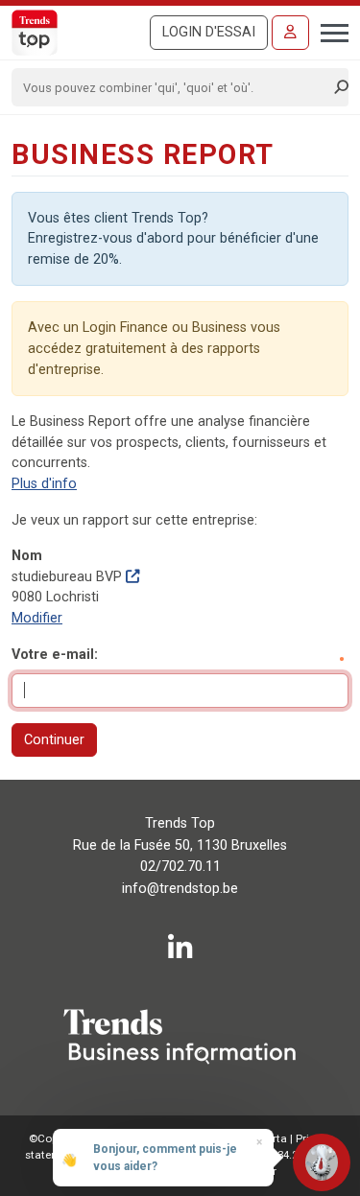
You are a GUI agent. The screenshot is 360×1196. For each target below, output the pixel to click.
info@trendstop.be (180, 888)
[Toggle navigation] (328, 30)
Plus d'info (44, 484)
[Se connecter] (290, 32)
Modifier (37, 618)
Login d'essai (208, 32)
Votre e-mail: (55, 654)
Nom (27, 556)
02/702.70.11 (180, 866)
